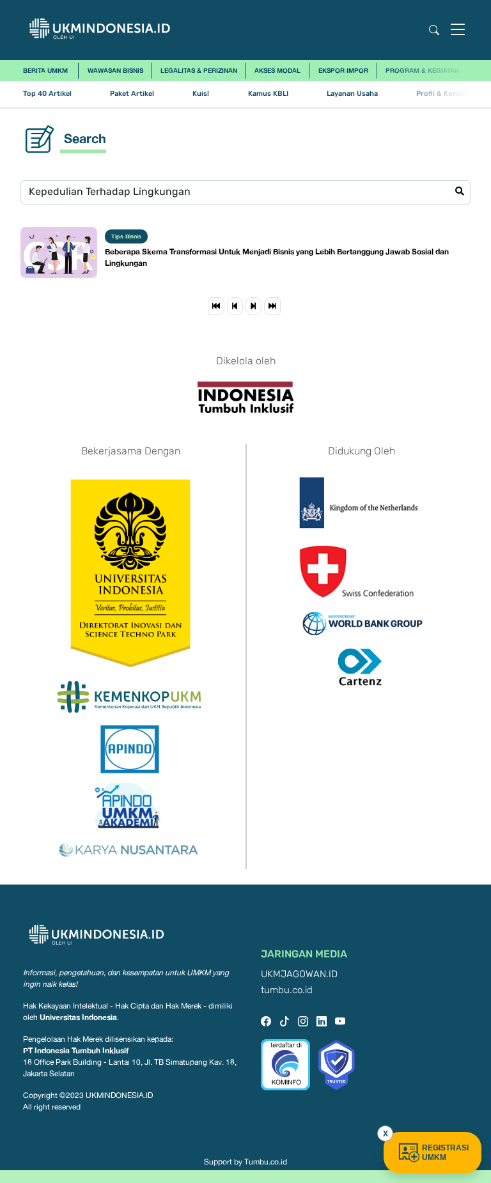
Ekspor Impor (343, 70)
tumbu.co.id (287, 990)
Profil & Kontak (442, 93)
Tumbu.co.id (265, 1161)
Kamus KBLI (268, 93)
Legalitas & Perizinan (198, 70)
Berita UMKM (45, 70)
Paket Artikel (132, 93)
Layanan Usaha (352, 93)
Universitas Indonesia (78, 1017)
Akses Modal (277, 70)
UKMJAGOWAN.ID (299, 974)
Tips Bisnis (126, 236)
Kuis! (200, 93)
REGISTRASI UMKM (445, 1153)
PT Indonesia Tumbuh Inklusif (76, 1050)
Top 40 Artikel (47, 93)
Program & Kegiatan (422, 70)
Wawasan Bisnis (115, 70)
